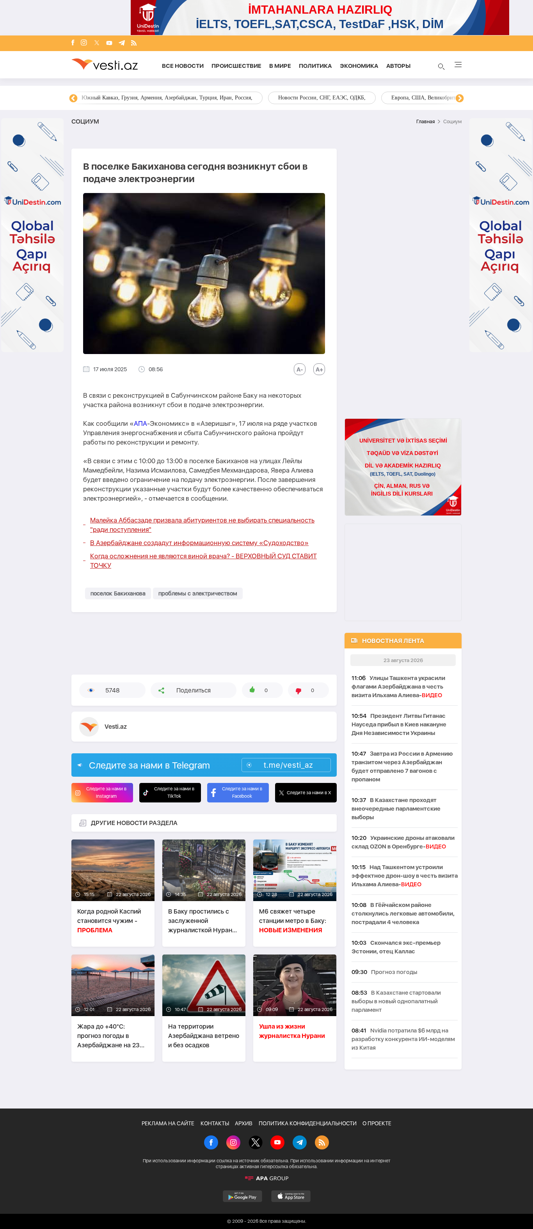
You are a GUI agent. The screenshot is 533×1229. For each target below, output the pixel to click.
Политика (315, 65)
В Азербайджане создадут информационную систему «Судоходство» (199, 543)
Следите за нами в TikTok (174, 792)
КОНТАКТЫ (215, 1123)
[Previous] (73, 98)
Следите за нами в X (309, 792)
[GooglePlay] (242, 1196)
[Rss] (134, 43)
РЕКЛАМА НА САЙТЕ (168, 1123)
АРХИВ (243, 1123)
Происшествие (236, 65)
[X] (256, 1143)
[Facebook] (73, 43)
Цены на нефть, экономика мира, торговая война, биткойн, (151, 98)
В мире (280, 65)
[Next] (459, 98)
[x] (97, 43)
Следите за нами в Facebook (242, 792)
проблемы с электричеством (197, 593)
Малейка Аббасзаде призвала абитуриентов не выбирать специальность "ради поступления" (202, 524)
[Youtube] (109, 43)
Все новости (183, 65)
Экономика (359, 65)
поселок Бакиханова (118, 593)
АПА (140, 423)
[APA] (266, 1178)
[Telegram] (122, 43)
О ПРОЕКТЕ (376, 1123)
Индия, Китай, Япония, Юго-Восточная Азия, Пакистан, (314, 98)
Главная (425, 121)
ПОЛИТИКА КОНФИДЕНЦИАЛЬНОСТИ (308, 1123)
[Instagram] (84, 43)
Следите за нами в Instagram (106, 792)
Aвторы (398, 65)
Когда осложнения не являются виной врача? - (203, 560)
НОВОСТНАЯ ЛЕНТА (393, 641)
